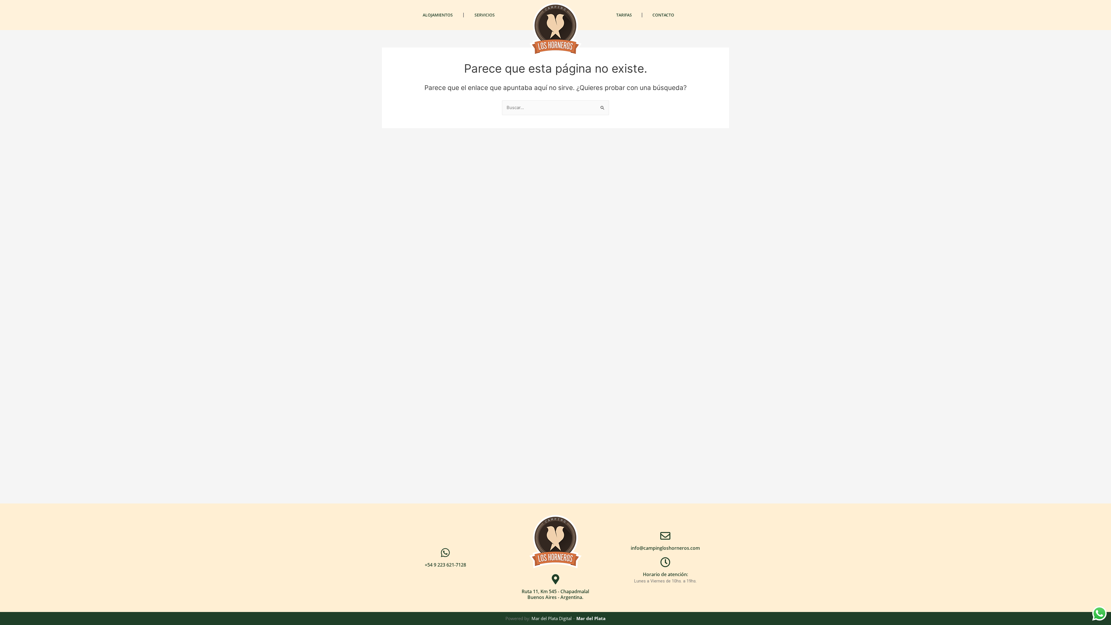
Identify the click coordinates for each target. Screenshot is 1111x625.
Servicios (484, 15)
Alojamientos (438, 15)
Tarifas (624, 15)
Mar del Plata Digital (551, 618)
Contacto (663, 15)
